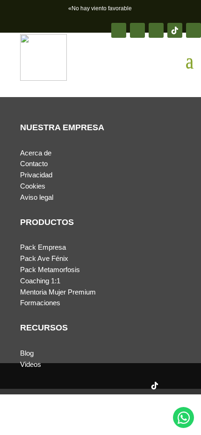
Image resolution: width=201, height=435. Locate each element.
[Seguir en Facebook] (118, 30)
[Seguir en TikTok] (174, 30)
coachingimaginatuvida (61, 408)
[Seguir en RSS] (193, 30)
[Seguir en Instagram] (137, 30)
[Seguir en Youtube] (156, 30)
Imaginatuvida (58, 419)
